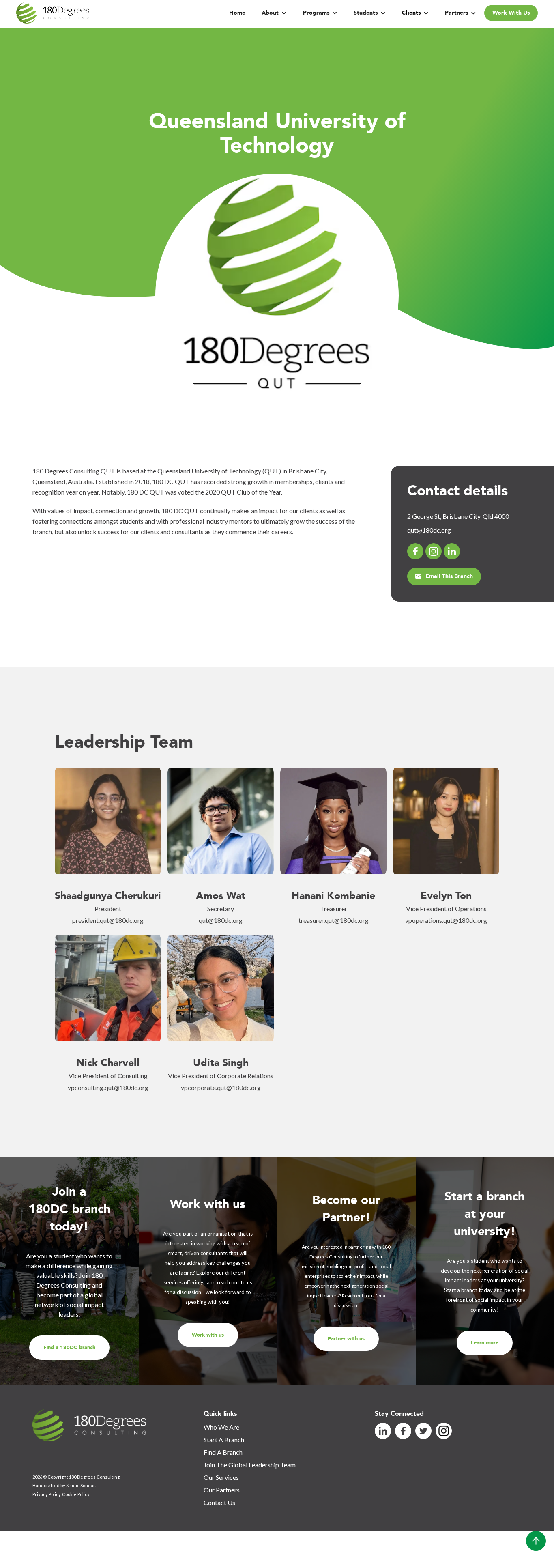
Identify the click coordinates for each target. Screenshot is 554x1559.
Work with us (208, 1335)
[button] (274, 13)
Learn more (484, 1343)
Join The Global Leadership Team (250, 1465)
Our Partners (222, 1490)
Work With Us (511, 12)
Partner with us (346, 1338)
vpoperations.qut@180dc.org (446, 920)
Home (237, 12)
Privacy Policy (46, 1494)
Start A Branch (224, 1439)
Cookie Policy (75, 1494)
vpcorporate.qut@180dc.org (221, 1087)
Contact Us (219, 1502)
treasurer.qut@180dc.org (333, 920)
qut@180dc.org (221, 920)
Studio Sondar (80, 1485)
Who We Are (221, 1427)
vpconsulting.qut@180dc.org (108, 1087)
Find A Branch (223, 1452)
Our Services (221, 1477)
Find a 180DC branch (69, 1347)
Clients (411, 12)
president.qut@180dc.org (108, 920)
